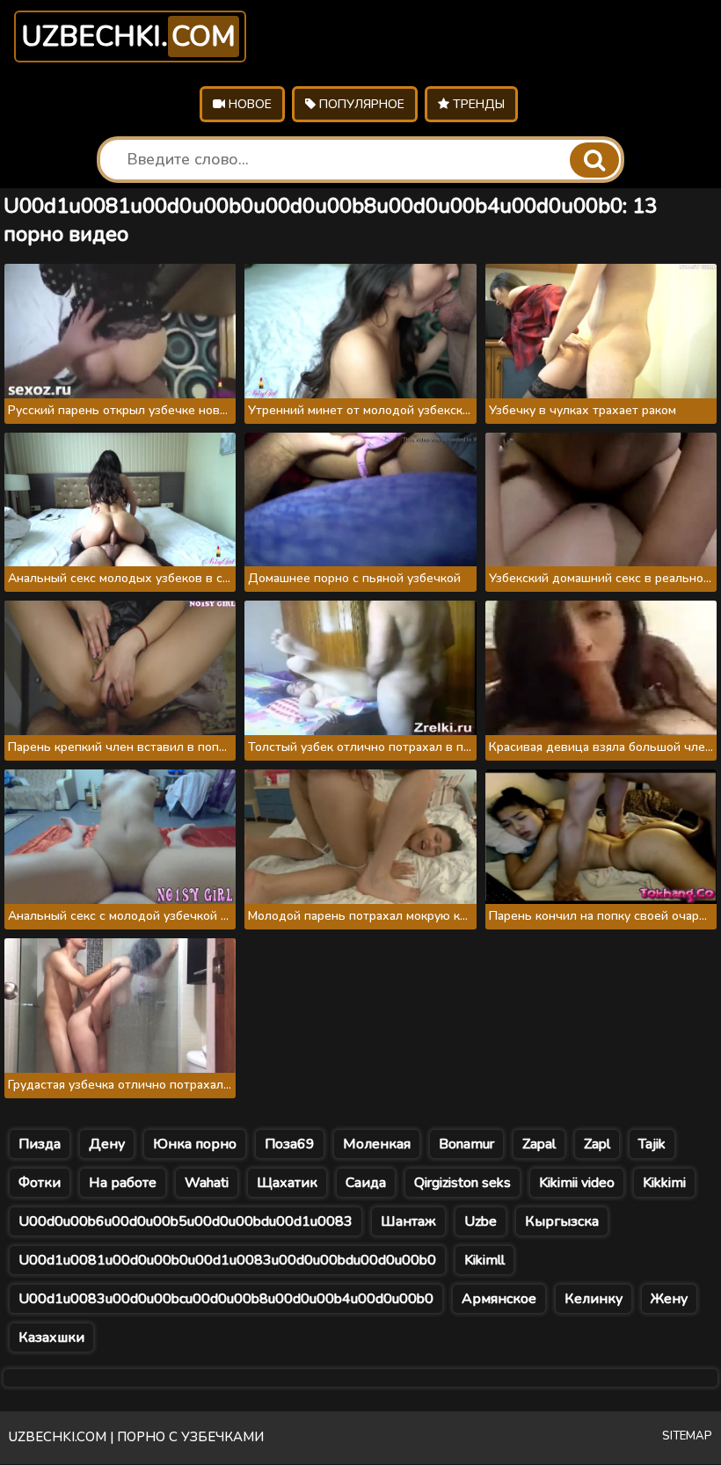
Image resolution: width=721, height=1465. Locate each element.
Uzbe (480, 1221)
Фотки (39, 1182)
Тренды (477, 104)
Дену (107, 1144)
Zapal (539, 1144)
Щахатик (287, 1182)
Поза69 (290, 1144)
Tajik (652, 1144)
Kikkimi (664, 1182)
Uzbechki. (128, 36)
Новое (248, 104)
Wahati (207, 1182)
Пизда (39, 1144)
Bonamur (466, 1144)
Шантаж (408, 1221)
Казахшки (51, 1337)
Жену (669, 1298)
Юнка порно (195, 1144)
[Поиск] (594, 160)
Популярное (360, 104)
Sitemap (687, 1436)
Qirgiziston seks (462, 1182)
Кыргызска (562, 1221)
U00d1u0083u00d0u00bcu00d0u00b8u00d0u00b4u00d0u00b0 (225, 1298)
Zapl (597, 1144)
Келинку (593, 1298)
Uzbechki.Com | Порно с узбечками (136, 1437)
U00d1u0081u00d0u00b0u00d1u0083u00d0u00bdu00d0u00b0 (227, 1260)
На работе (123, 1182)
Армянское (499, 1298)
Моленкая (377, 1144)
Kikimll (484, 1260)
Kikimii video (577, 1182)
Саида (366, 1182)
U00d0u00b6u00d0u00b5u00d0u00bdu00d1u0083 (185, 1221)
